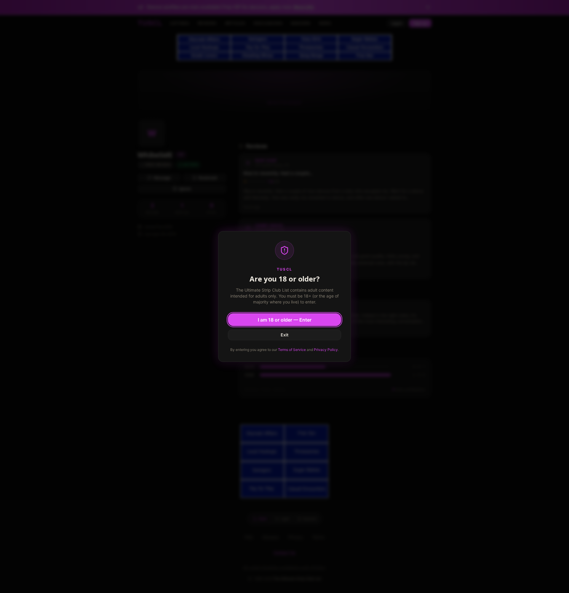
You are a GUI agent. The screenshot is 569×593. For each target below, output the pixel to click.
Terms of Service (292, 349)
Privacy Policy (326, 349)
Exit (284, 334)
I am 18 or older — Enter (284, 320)
